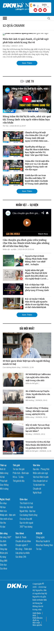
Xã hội (2, 477)
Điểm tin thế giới (32, 383)
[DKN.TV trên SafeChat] (31, 5)
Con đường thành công (11, 367)
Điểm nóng (30, 417)
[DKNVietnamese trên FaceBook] (34, 5)
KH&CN (39, 533)
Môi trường (30, 400)
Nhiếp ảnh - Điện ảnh (8, 515)
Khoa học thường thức (44, 545)
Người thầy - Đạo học (27, 511)
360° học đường (26, 526)
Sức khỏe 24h (21, 556)
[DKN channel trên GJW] (43, 5)
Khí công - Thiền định (24, 549)
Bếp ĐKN (3, 545)
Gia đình (3, 541)
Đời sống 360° (5, 537)
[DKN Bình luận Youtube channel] (40, 10)
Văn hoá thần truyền (40, 477)
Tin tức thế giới (18, 469)
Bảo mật (36, 623)
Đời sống (6, 46)
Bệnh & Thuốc (21, 537)
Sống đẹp (3, 549)
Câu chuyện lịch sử (40, 480)
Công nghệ (40, 537)
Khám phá (4, 552)
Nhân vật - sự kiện (9, 249)
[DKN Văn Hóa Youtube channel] (45, 10)
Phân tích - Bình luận (21, 473)
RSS (34, 615)
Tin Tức (5, 126)
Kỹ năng (29, 434)
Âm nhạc (3, 503)
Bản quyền (37, 625)
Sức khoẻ (3, 568)
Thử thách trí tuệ (26, 503)
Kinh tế (2, 469)
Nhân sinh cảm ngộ (40, 473)
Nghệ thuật (37, 492)
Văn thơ (3, 522)
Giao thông (4, 484)
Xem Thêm (27, 63)
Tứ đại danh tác (39, 484)
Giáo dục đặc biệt (26, 507)
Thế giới (16, 465)
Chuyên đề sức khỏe (23, 541)
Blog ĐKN (3, 560)
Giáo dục (24, 499)
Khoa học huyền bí (43, 541)
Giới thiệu (37, 613)
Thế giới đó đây (18, 480)
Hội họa (3, 507)
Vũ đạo (2, 526)
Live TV (30, 81)
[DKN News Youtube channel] (35, 10)
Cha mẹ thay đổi (26, 518)
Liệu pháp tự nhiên (23, 552)
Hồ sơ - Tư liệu (18, 477)
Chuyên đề (37, 488)
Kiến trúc (3, 511)
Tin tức (39, 549)
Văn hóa (36, 465)
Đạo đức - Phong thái (41, 469)
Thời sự (3, 465)
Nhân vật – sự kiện (27, 205)
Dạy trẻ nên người (26, 522)
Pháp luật (3, 480)
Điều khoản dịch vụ (38, 619)
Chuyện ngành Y (22, 545)
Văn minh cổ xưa (6, 518)
